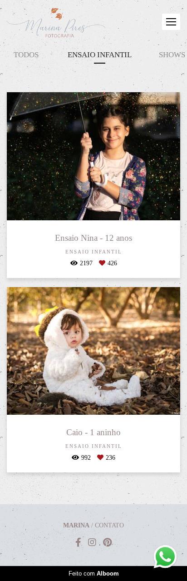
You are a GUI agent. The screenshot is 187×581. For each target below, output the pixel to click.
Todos (26, 54)
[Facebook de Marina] (78, 542)
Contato (109, 525)
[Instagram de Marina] (92, 542)
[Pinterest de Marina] (107, 542)
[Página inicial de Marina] (56, 24)
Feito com (94, 573)
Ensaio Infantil (100, 54)
